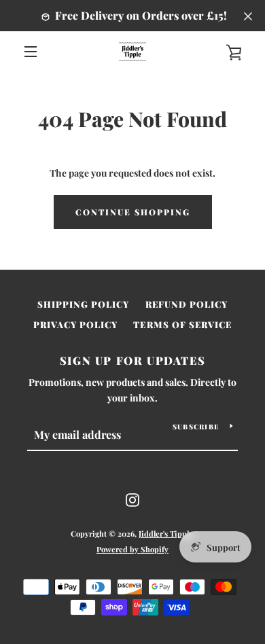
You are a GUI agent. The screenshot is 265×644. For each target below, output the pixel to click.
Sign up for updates (132, 360)
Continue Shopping (132, 212)
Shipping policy (83, 304)
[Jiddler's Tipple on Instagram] (132, 499)
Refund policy (186, 304)
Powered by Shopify (132, 549)
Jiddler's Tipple (166, 534)
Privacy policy (75, 324)
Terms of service (182, 324)
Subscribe (196, 426)
